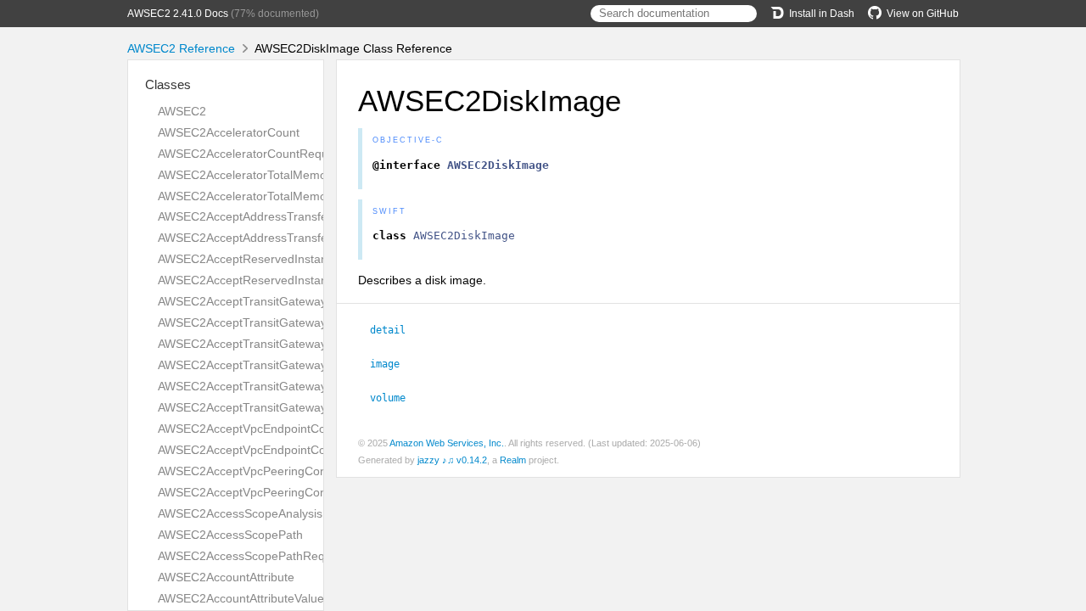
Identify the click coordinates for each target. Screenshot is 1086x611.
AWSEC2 (182, 111)
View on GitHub (923, 14)
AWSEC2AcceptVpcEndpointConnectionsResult (284, 450)
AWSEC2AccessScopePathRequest (253, 556)
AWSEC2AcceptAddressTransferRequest (267, 216)
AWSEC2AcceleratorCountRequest (251, 153)
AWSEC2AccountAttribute (226, 577)
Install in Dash (821, 14)
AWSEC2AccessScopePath (230, 534)
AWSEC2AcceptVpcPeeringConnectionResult (279, 492)
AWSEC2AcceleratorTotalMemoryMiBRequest (280, 196)
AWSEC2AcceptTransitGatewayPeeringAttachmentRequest (316, 343)
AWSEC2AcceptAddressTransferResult (262, 237)
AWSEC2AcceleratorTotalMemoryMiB (257, 175)
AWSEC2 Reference (181, 48)
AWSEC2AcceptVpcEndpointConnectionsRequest (290, 428)
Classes (168, 84)
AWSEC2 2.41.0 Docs (177, 14)
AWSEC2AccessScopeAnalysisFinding (260, 513)
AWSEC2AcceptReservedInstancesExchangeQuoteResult (312, 280)
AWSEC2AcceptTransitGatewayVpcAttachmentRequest (305, 386)
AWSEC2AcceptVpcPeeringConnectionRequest (284, 471)
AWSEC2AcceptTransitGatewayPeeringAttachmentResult (310, 365)
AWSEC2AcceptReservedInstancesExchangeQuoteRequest (318, 259)
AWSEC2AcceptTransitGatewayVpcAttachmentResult (300, 407)
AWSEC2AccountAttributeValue (241, 598)
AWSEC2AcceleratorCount (228, 132)
